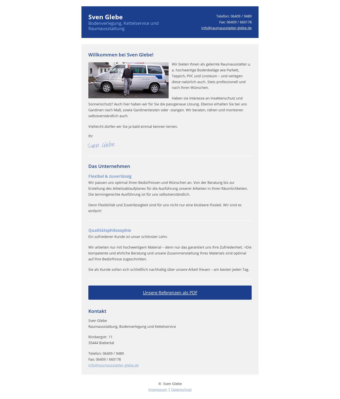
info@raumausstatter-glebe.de (226, 28)
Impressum (157, 389)
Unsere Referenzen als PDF (170, 292)
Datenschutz (181, 389)
